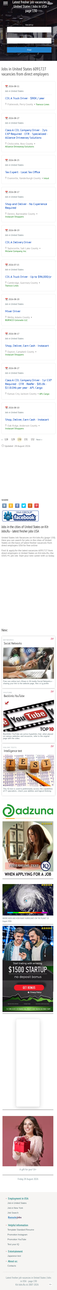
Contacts (11, 1266)
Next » (39, 440)
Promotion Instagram (17, 1234)
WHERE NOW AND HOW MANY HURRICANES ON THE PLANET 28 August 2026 (25, 919)
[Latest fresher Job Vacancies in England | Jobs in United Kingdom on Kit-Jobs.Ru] (27, 816)
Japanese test (14, 1256)
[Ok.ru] (11, 505)
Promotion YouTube (16, 1239)
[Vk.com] (4, 505)
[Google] (30, 505)
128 (6, 439)
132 (32, 439)
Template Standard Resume (20, 1229)
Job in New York (15, 1208)
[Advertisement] (28, 473)
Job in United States (14, 91)
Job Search (12, 1212)
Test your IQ (13, 1244)
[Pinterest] (36, 505)
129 (13, 439)
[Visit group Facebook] (20, 516)
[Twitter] (23, 505)
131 (26, 439)
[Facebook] (17, 505)
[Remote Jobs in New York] (14, 1218)
